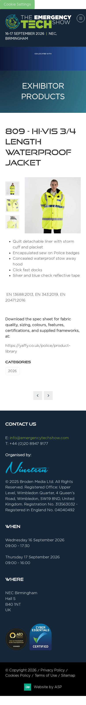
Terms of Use (46, 675)
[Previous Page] (37, 395)
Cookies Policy (17, 675)
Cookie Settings (17, 4)
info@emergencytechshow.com (39, 438)
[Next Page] (48, 395)
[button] (81, 18)
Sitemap (68, 675)
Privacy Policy (53, 670)
